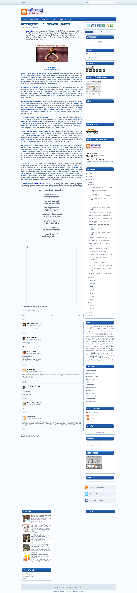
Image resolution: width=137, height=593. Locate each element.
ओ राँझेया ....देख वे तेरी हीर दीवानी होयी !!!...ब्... (101, 240)
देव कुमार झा (96, 338)
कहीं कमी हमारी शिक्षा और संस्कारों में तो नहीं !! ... (101, 212)
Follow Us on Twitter (94, 494)
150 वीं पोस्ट (111, 328)
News (81, 591)
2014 (89, 176)
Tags (96, 32)
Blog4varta (61, 591)
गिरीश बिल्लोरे (99, 335)
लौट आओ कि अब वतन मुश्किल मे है (31, 101)
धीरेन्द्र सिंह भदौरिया (32, 386)
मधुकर (94, 348)
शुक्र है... (76, 167)
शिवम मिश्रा (93, 355)
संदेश (89, 442)
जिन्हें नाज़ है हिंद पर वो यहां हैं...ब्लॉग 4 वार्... (99, 251)
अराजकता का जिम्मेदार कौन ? (31, 77)
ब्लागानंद (87, 343)
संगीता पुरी (30, 351)
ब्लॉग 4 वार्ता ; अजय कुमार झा (95, 344)
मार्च (91, 302)
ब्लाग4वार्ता (101, 341)
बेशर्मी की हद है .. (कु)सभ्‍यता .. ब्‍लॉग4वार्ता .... (100, 225)
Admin (29, 416)
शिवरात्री (108, 355)
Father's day (106, 330)
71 (90, 460)
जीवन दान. (97, 336)
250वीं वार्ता (98, 330)
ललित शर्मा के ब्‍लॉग (34, 19)
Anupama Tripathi (33, 323)
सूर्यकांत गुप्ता (111, 359)
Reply (24, 332)
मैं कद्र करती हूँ (25, 175)
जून (90, 293)
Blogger (80, 587)
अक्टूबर (91, 280)
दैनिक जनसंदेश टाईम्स (92, 376)
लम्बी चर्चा (105, 350)
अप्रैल (91, 299)
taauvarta (111, 333)
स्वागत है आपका (24, 578)
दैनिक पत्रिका (90, 390)
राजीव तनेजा (98, 350)
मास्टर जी (99, 348)
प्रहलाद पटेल (111, 338)
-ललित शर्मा (92, 328)
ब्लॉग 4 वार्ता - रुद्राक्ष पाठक (97, 343)
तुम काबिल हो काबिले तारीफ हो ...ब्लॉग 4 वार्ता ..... (101, 237)
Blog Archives (105, 32)
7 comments (35, 27)
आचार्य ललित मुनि (93, 412)
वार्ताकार (54, 19)
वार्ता (105, 353)
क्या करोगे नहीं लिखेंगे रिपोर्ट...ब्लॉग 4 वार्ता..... (100, 195)
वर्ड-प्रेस (100, 353)
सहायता (97, 359)
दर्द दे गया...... (57, 147)
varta (78, 591)
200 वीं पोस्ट (90, 330)
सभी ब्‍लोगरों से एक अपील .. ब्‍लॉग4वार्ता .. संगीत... (101, 215)
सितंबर (91, 283)
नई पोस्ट (23, 315)
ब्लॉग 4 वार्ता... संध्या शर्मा (30, 310)
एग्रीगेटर (70, 19)
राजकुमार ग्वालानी (90, 350)
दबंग (105, 336)
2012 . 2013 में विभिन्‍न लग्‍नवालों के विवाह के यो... (101, 265)
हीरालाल (99, 360)
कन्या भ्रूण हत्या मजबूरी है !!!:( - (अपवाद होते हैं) (38, 131)
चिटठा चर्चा (109, 335)
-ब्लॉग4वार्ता (110, 326)
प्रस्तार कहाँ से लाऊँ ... (72, 89)
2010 (89, 316)
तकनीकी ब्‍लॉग (45, 19)
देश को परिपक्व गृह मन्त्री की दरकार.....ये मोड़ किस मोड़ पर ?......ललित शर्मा (41, 516)
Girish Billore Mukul (34, 403)
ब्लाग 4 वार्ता (101, 339)
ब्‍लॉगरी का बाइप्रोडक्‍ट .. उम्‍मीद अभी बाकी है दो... (101, 262)
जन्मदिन (87, 336)
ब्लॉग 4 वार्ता (67, 587)
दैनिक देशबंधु (90, 382)
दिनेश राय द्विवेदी (111, 336)
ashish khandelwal (107, 331)
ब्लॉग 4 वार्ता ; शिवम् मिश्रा (92, 346)
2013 (89, 179)
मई (90, 296)
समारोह (111, 357)
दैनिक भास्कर (90, 393)
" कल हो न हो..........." (27, 163)
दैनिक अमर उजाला (91, 371)
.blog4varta (103, 328)
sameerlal (94, 333)
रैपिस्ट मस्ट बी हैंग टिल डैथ (51, 69)
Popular (89, 32)
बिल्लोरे (89, 339)
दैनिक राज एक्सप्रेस (92, 396)
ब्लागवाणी (110, 341)
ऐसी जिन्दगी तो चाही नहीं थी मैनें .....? (55, 93)
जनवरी (91, 308)
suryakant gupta (103, 333)
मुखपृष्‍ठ (24, 19)
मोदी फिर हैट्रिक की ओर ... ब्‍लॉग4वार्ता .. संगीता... (101, 218)
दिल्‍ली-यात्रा (90, 338)
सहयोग (93, 359)
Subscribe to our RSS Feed (96, 487)
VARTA (74, 591)
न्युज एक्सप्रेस (63, 19)
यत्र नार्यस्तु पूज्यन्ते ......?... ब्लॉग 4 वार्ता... (99, 221)
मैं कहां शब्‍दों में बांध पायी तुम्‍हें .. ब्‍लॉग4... (98, 248)
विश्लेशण (87, 355)
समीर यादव (88, 359)
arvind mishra (97, 331)
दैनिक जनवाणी (90, 373)
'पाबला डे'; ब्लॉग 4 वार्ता (90, 326)
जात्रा (92, 336)
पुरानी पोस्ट (80, 315)
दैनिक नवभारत (90, 385)
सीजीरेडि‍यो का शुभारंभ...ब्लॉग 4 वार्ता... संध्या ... (100, 273)
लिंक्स (96, 353)
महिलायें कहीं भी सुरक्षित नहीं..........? (38, 135)
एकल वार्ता (90, 335)
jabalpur (88, 333)
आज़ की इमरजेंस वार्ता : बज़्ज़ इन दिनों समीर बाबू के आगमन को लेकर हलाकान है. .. (40, 535)
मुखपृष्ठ (23, 2)
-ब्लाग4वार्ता (100, 326)
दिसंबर (91, 184)
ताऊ (102, 336)
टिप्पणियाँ (90, 445)
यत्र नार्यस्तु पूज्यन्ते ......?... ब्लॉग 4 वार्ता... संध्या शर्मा (45, 24)
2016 (89, 173)
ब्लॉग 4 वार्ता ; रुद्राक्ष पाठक (107, 344)
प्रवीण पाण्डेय (30, 337)
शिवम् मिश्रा (101, 355)
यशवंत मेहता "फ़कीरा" (107, 348)
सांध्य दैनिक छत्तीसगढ (92, 401)
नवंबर (91, 277)
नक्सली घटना (104, 338)
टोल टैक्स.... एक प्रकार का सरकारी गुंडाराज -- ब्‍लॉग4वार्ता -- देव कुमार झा (41, 545)
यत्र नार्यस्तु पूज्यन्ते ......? (28, 145)
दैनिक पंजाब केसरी (91, 387)
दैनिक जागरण (90, 379)
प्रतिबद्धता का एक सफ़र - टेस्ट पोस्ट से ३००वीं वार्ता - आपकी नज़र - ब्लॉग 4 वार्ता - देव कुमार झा (40, 556)
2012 (89, 182)
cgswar (29, 369)
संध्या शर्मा (91, 419)
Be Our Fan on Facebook (96, 500)
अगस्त (91, 287)
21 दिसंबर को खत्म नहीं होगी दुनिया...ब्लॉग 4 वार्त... (101, 254)
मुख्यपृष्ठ (51, 315)
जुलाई (91, 290)
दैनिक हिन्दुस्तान (91, 399)
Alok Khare (26, 184)
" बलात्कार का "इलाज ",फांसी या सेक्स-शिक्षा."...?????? (38, 117)
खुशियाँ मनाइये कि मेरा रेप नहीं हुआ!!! (32, 87)
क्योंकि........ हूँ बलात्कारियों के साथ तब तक (33, 73)
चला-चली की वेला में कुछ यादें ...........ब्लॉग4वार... (101, 187)
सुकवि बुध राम (103, 359)
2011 (89, 313)
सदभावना (106, 357)
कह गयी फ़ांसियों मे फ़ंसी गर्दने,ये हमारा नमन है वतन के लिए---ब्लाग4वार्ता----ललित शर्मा (41, 526)
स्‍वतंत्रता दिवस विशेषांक (92, 360)
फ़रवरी (91, 305)
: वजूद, (29, 394)
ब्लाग (94, 339)
